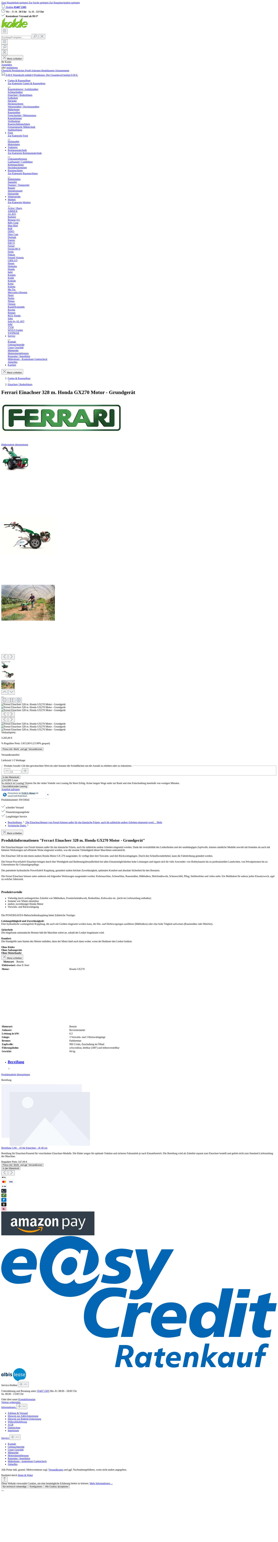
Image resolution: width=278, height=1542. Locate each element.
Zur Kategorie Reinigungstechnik (25, 153)
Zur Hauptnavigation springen (64, 2)
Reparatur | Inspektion (19, 1458)
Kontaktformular (26, 1399)
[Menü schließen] (9, 87)
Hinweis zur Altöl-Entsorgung (23, 1416)
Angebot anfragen (10, 789)
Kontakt (12, 1444)
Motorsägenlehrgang (18, 1455)
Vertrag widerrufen (10, 1402)
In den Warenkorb (11, 777)
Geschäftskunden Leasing (15, 786)
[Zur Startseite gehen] (14, 27)
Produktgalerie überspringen (15, 1074)
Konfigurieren (36, 1486)
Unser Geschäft (15, 1449)
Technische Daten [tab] (17, 825)
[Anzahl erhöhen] (25, 771)
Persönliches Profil (21, 70)
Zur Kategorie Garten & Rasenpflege (26, 83)
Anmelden (6, 64)
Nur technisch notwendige (15, 1486)
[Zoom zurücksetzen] (11, 700)
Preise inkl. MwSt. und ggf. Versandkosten (22, 749)
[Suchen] (35, 36)
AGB (10, 1424)
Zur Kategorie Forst (18, 135)
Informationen (8, 1407)
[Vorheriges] (4, 656)
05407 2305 (43, 1391)
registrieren (12, 67)
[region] (139, 588)
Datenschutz (14, 1427)
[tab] (85, 822)
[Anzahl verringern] (7, 771)
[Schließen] (2, 1490)
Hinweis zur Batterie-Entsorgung (24, 1419)
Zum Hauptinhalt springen (15, 2)
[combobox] (16, 37)
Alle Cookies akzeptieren (56, 1486)
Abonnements (62, 70)
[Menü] (4, 31)
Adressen (36, 70)
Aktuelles (12, 1464)
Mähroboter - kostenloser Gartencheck (27, 1461)
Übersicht (6, 70)
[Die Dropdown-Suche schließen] (42, 36)
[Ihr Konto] (4, 52)
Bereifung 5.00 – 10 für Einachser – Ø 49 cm (24, 1148)
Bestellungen (48, 70)
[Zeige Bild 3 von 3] (9, 661)
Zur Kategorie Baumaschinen (23, 173)
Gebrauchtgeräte (16, 1446)
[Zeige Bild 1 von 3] (2, 661)
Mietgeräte (13, 1452)
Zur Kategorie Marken (19, 202)
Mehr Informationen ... (101, 1483)
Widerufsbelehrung (17, 1421)
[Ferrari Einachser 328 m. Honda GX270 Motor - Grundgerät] (15, 458)
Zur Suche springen (39, 2)
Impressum (13, 1430)
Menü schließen (14, 59)
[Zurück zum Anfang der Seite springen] (4, 1479)
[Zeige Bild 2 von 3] (6, 661)
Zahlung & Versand (18, 1413)
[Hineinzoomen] (18, 700)
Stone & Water (25, 1475)
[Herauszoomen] (4, 700)
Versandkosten (55, 1469)
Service (5, 1438)
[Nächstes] (11, 656)
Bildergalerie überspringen (14, 444)
